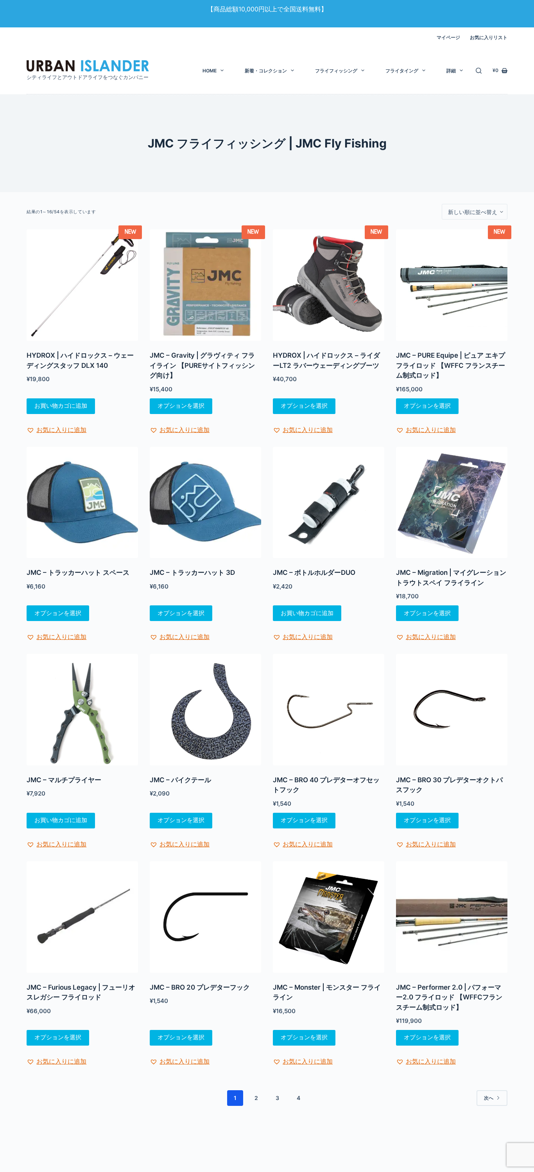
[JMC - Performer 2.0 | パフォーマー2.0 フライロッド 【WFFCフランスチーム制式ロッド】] (451, 917)
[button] (56, 429)
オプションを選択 (181, 405)
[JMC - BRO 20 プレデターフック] (205, 917)
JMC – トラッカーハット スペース (78, 572)
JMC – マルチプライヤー (64, 780)
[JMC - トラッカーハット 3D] (205, 502)
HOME (209, 71)
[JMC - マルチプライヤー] (82, 709)
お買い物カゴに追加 (60, 405)
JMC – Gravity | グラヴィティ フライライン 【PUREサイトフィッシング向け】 (202, 365)
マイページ (448, 37)
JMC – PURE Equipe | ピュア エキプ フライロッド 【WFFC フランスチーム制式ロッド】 (450, 365)
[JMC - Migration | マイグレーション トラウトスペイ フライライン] (451, 502)
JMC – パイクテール (180, 780)
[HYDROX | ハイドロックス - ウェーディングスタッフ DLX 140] (82, 285)
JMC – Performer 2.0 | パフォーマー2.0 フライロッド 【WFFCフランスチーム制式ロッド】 (449, 997)
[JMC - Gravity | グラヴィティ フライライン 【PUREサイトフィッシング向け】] (205, 285)
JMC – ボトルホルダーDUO (314, 572)
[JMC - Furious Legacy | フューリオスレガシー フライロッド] (82, 917)
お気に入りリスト (488, 37)
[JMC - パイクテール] (205, 709)
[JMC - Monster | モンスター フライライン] (328, 917)
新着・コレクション (266, 71)
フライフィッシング (336, 71)
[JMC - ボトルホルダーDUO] (328, 502)
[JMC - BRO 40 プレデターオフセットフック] (328, 709)
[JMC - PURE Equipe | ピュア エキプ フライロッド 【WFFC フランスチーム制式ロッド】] (451, 285)
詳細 (451, 71)
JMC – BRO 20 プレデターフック (200, 987)
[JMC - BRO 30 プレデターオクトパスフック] (451, 709)
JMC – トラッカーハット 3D (192, 572)
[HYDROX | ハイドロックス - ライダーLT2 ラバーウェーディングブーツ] (328, 285)
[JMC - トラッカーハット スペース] (82, 502)
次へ (488, 1098)
